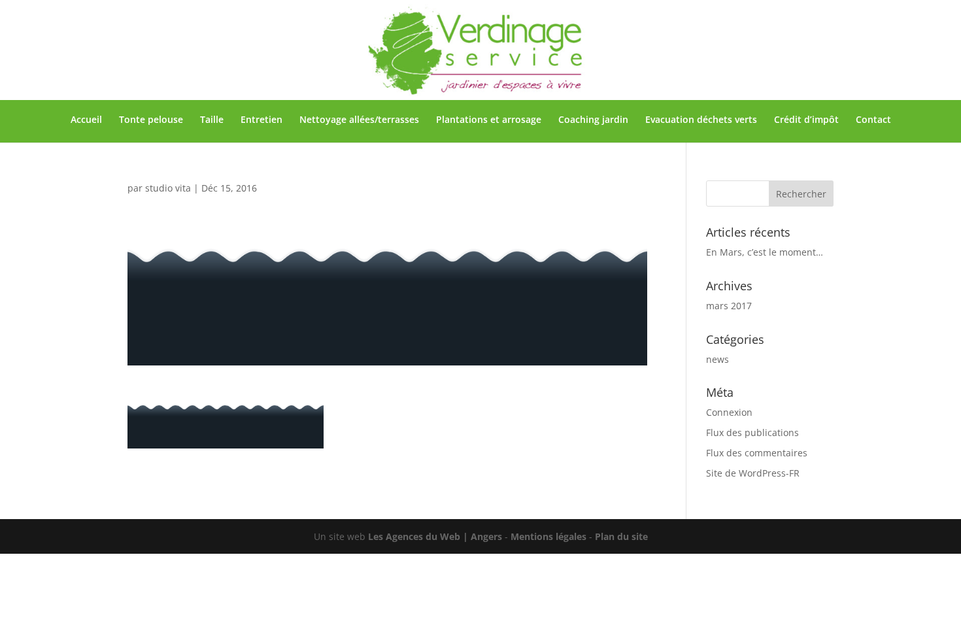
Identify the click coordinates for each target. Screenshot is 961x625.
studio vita (168, 188)
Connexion (729, 412)
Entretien (261, 120)
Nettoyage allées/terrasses (359, 120)
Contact (873, 120)
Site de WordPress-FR (753, 473)
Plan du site (621, 536)
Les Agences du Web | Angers (435, 536)
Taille (212, 120)
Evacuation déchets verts (701, 120)
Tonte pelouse (151, 120)
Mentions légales (548, 536)
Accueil (86, 120)
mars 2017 (729, 305)
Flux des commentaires (756, 453)
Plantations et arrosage (488, 120)
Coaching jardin (593, 120)
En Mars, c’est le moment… (764, 252)
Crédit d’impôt (806, 120)
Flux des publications (752, 432)
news (717, 359)
